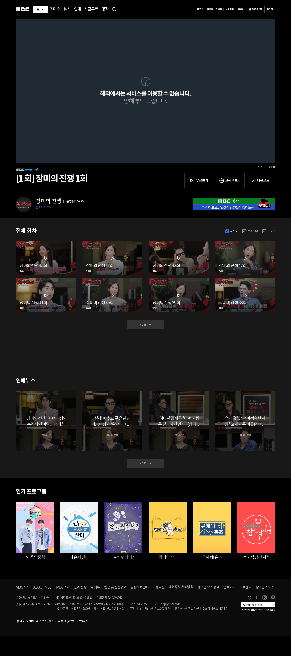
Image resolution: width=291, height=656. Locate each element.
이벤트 (219, 9)
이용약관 (158, 587)
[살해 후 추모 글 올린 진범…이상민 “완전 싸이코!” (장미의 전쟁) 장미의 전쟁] (112, 393)
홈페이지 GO (43, 207)
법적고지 (229, 587)
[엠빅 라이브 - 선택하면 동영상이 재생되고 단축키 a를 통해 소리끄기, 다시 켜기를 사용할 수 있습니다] (255, 9)
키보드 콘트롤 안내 (266, 167)
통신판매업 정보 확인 (187, 609)
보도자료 (229, 9)
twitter (249, 597)
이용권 (209, 9)
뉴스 (66, 9)
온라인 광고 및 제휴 (87, 587)
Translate (269, 610)
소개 (22, 587)
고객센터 (245, 587)
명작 (105, 9)
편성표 (270, 9)
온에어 (241, 9)
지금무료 (91, 9)
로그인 (200, 9)
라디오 (55, 9)
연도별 (271, 231)
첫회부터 (253, 231)
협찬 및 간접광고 (115, 587)
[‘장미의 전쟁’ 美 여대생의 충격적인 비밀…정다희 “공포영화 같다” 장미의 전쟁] (46, 393)
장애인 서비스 (265, 587)
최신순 (234, 231)
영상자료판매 (139, 587)
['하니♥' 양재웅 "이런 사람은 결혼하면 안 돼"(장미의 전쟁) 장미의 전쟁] (179, 393)
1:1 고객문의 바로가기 (138, 604)
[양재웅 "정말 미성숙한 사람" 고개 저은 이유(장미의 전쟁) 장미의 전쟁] (245, 393)
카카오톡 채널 (273, 597)
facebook (257, 597)
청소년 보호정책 (208, 587)
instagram (264, 597)
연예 (77, 9)
